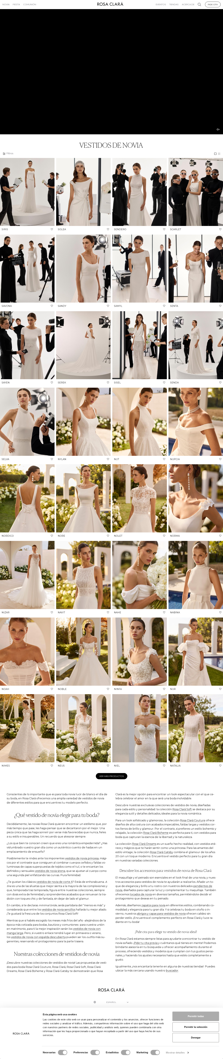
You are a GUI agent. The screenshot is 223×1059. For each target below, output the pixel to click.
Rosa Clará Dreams (144, 843)
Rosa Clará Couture (192, 820)
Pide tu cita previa (146, 943)
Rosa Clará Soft (182, 809)
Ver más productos (111, 776)
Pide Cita (213, 4)
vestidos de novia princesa (82, 858)
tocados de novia (141, 894)
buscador (172, 970)
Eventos (161, 4)
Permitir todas (196, 1016)
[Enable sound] (218, 129)
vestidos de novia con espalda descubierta (38, 937)
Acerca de (188, 4)
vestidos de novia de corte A (54, 881)
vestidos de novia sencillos (58, 909)
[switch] (95, 1052)
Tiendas (174, 4)
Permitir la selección (195, 1027)
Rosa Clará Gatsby (161, 852)
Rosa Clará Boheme (155, 832)
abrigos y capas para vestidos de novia (161, 913)
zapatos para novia (153, 905)
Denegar (196, 1037)
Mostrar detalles (175, 1052)
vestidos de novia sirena (50, 871)
